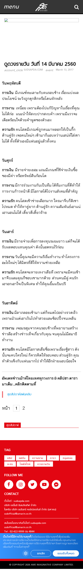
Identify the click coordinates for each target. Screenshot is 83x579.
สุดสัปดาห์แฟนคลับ (19, 394)
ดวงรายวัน (43, 464)
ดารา (53, 458)
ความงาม (37, 458)
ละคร (10, 464)
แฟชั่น (22, 458)
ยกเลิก (41, 553)
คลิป (9, 458)
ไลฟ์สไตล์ (25, 464)
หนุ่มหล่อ (68, 458)
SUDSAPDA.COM (33, 70)
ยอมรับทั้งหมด (65, 553)
